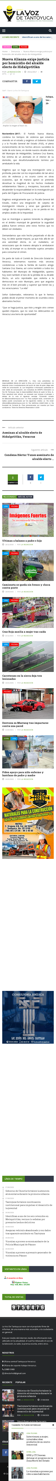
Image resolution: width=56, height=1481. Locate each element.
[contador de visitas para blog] (28, 1307)
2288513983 (43, 403)
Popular (20, 1382)
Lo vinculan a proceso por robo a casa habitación (39, 1472)
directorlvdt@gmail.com (15, 1373)
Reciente (7, 1382)
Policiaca (24, 47)
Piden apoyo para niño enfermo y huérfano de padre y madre (23, 774)
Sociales (23, 739)
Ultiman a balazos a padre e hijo (22, 540)
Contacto (15, 405)
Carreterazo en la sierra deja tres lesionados (22, 677)
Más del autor (25, 497)
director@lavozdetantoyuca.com (14, 403)
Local (6, 506)
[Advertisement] (28, 348)
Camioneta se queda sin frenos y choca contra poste (26, 586)
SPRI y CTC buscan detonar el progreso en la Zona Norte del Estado (39, 1458)
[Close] (53, 1425)
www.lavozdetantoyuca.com (14, 399)
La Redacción (14, 72)
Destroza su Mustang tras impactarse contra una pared (25, 724)
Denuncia (6, 47)
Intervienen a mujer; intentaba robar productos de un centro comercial (38, 1440)
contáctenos (6, 407)
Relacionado (9, 497)
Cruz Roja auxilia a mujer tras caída (24, 631)
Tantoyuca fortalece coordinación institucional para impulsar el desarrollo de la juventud (34, 1409)
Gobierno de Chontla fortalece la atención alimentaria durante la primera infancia (34, 1393)
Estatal (15, 47)
